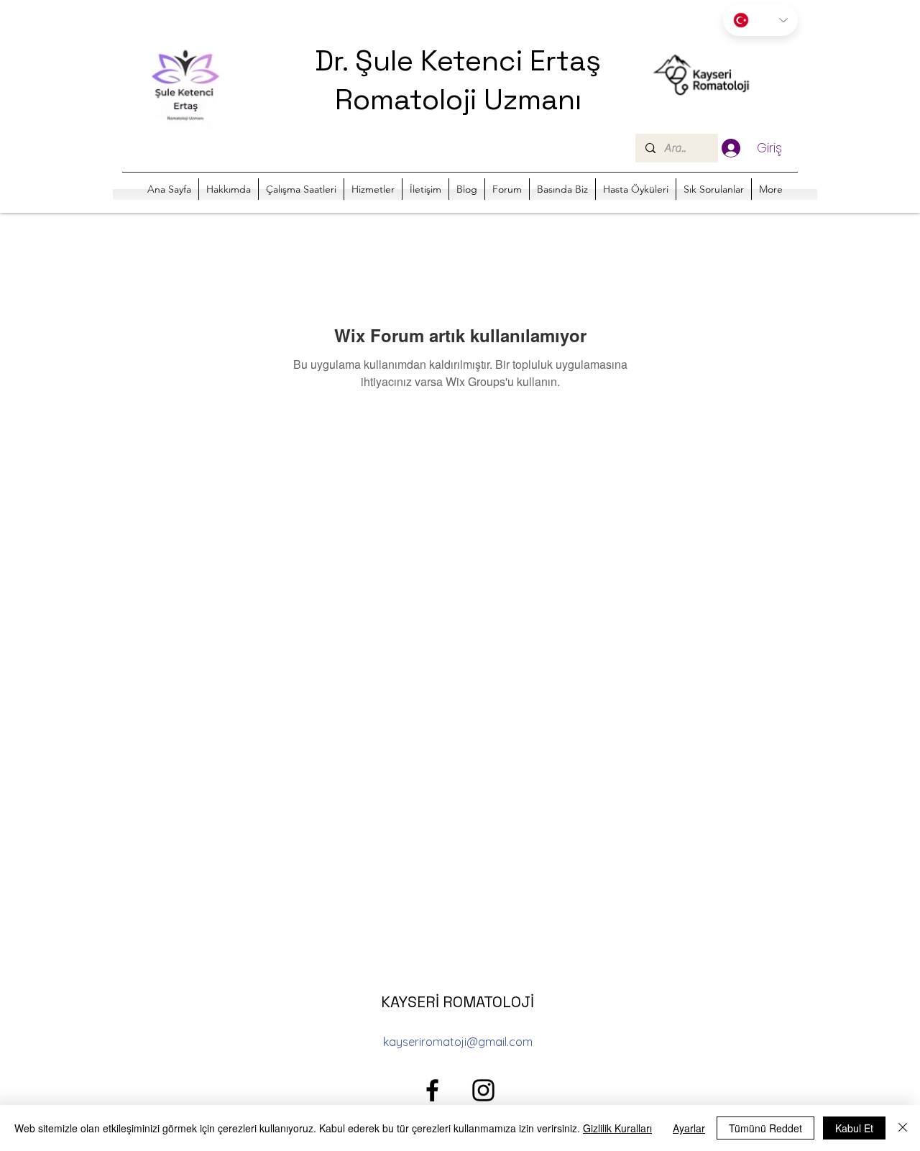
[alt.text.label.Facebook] (432, 1090)
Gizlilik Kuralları (617, 1128)
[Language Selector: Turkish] (760, 20)
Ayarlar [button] (689, 1128)
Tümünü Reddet (765, 1128)
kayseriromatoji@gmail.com (458, 1042)
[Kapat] (902, 1127)
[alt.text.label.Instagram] (483, 1090)
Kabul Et (854, 1128)
